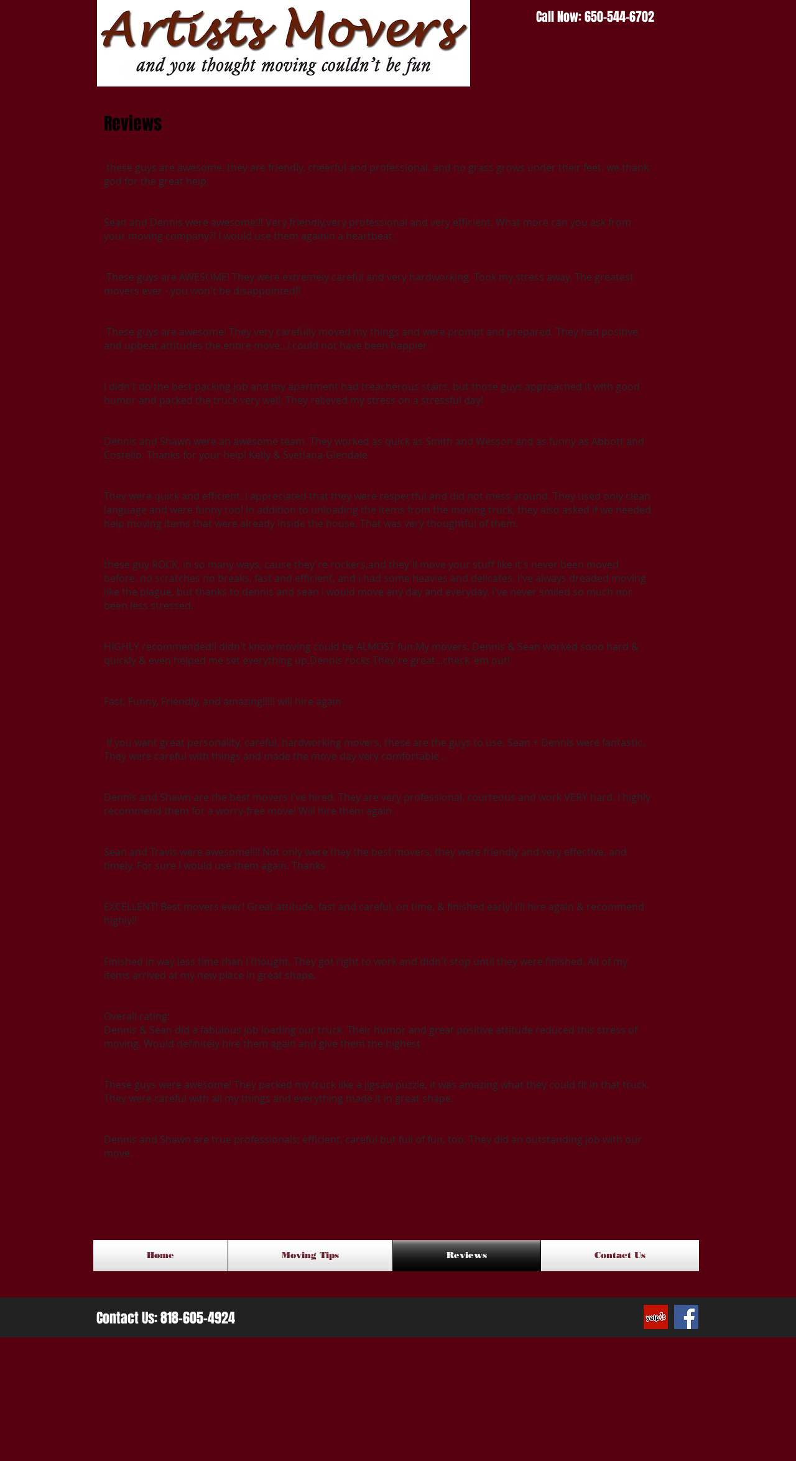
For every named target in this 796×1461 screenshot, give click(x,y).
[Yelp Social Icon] (656, 1317)
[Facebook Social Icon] (686, 1317)
